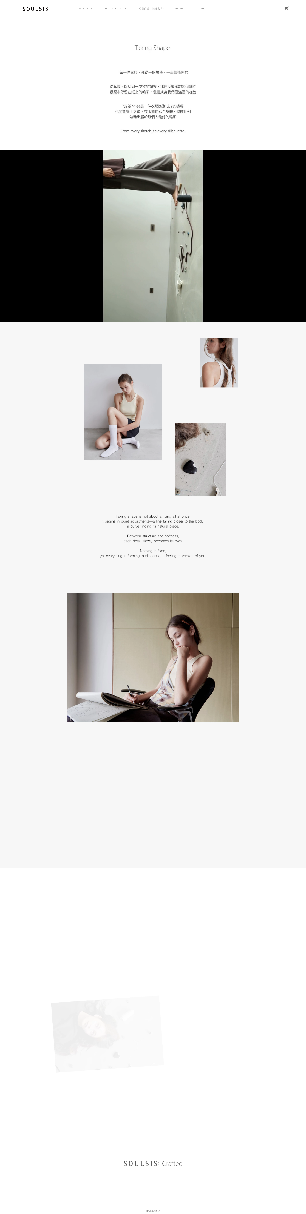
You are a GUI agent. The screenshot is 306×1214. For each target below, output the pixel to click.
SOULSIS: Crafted (116, 9)
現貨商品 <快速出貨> (152, 9)
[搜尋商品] (281, 8)
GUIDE (200, 9)
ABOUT (180, 9)
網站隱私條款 (153, 1211)
